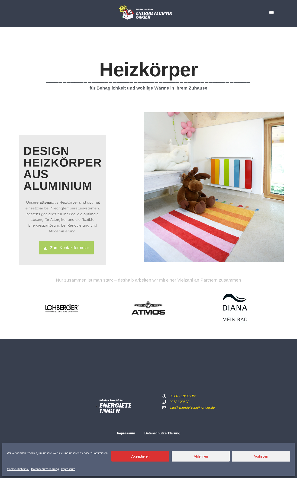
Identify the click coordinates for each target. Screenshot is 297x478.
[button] (271, 12)
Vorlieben (261, 456)
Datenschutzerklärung (45, 469)
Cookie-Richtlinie (18, 469)
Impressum (68, 469)
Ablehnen (201, 456)
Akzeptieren (140, 456)
